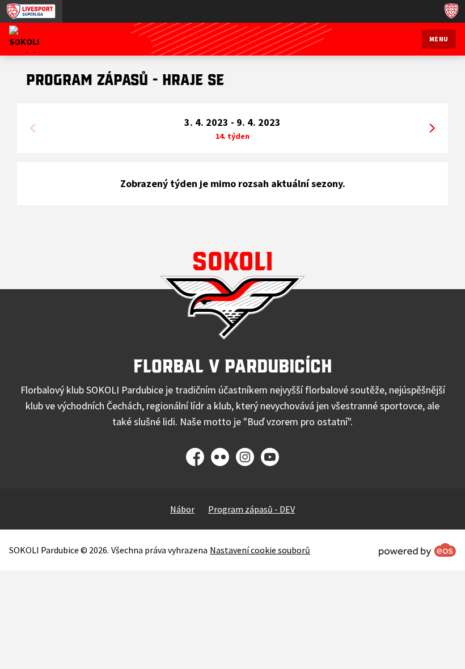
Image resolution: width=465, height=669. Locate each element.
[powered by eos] (417, 550)
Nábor (182, 509)
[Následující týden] (432, 128)
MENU (439, 39)
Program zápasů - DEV (251, 509)
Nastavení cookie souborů (260, 550)
